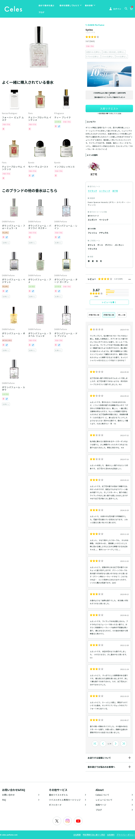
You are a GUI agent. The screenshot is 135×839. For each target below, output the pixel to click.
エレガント (92, 219)
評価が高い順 (94, 315)
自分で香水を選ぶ (46, 5)
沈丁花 (115, 191)
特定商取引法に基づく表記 (94, 834)
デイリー (109, 245)
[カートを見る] (131, 9)
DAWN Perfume (96, 25)
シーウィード (104, 191)
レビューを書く (109, 302)
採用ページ (101, 804)
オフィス (91, 245)
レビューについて (104, 799)
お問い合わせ (8, 794)
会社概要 (77, 834)
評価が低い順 (109, 315)
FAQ (4, 799)
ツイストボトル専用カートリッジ (65, 799)
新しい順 (121, 315)
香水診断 (89, 5)
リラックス (92, 248)
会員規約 (110, 834)
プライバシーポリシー (126, 834)
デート (100, 245)
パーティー (119, 245)
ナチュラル (103, 232)
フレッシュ (92, 232)
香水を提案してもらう (69, 5)
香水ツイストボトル (58, 794)
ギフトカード (55, 804)
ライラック (92, 191)
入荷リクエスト (109, 108)
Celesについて (102, 794)
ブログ (41, 12)
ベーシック (103, 219)
